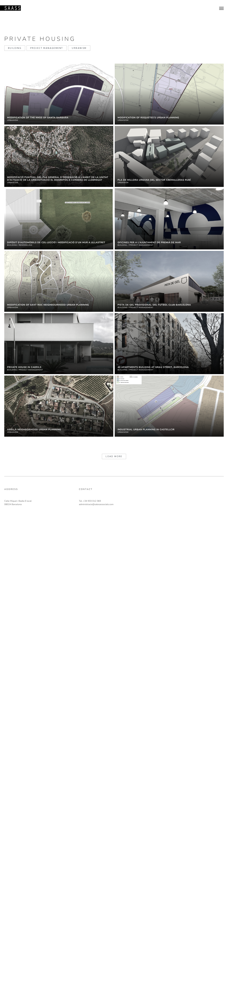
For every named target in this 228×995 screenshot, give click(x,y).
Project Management (46, 48)
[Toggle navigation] (221, 8)
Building (14, 48)
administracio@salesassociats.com (96, 504)
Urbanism (79, 48)
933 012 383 (94, 501)
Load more (114, 456)
